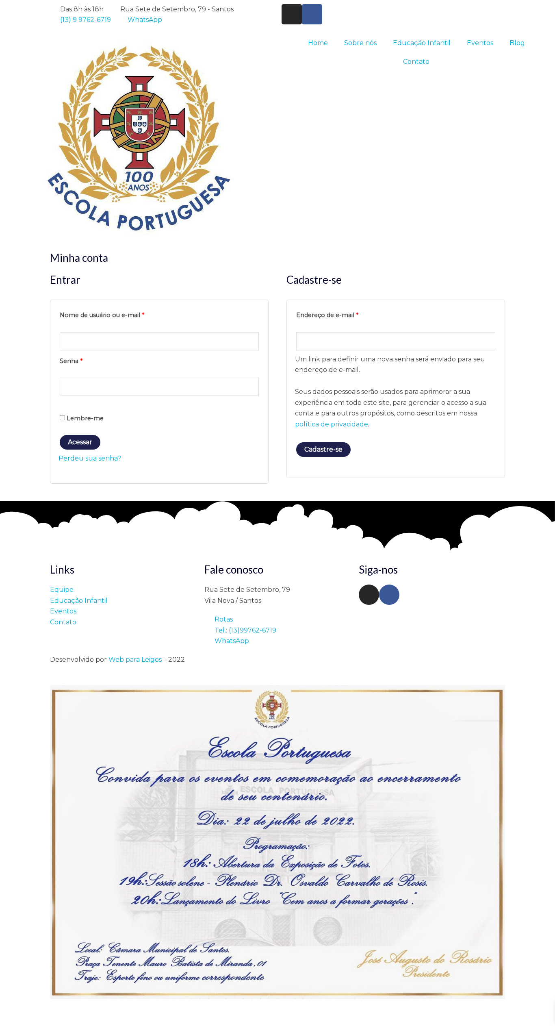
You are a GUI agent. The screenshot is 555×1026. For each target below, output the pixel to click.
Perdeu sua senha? (90, 458)
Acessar (80, 442)
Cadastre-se (323, 449)
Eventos (480, 43)
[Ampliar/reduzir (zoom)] (8, 1010)
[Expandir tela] (26, 1010)
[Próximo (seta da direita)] (26, 1022)
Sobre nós (360, 43)
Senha (88, 360)
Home (318, 43)
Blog (517, 43)
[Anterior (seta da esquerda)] (8, 1022)
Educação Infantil (422, 43)
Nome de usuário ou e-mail (119, 314)
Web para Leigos (135, 659)
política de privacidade (331, 424)
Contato (416, 61)
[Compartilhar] (44, 1010)
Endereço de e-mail (344, 314)
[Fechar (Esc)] (62, 1010)
